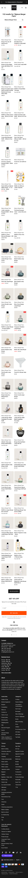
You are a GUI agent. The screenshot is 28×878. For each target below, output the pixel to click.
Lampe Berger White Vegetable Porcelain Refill (6, 419)
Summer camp (4, 754)
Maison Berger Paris (6, 40)
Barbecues (17, 759)
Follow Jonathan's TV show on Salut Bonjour (6, 737)
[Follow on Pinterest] (10, 852)
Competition (4, 707)
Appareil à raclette (19, 754)
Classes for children (6, 831)
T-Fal (16, 787)
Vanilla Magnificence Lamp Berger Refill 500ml (6, 557)
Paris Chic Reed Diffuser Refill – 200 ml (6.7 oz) (20, 139)
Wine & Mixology (19, 714)
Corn (2, 799)
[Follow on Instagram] (6, 852)
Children (17, 726)
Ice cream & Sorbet (6, 784)
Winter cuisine (4, 766)
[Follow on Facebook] (2, 852)
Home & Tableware (19, 716)
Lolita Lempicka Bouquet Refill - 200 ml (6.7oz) (7, 212)
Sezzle (3, 730)
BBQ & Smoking (19, 721)
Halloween (3, 787)
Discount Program (5, 727)
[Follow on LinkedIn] (21, 852)
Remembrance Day (5, 796)
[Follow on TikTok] (17, 852)
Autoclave (17, 756)
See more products (14, 591)
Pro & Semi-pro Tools (20, 729)
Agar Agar (17, 746)
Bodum (17, 761)
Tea (2, 819)
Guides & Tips (4, 699)
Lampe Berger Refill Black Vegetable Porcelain (19, 419)
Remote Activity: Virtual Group (6, 844)
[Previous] (1, 2)
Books (16, 719)
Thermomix (18, 784)
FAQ (2, 725)
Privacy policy (4, 717)
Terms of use (4, 714)
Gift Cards (17, 734)
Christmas (3, 802)
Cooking (17, 699)
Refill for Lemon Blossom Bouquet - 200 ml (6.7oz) (7, 236)
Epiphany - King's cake (6, 777)
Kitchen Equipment (5, 702)
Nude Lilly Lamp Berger (20, 349)
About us (3, 709)
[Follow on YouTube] (13, 852)
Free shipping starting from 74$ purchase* (14, 2)
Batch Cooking (4, 748)
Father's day (4, 782)
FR (22, 7)
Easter (2, 804)
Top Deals (17, 737)
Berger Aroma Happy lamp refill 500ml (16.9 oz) (7, 66)
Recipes (3, 704)
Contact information (13, 873)
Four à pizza (18, 774)
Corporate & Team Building (5, 840)
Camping (3, 756)
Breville (17, 764)
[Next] (26, 2)
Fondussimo (18, 772)
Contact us (4, 712)
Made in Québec (5, 809)
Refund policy (4, 720)
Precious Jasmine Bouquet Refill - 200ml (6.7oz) (7, 163)
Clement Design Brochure (5, 733)
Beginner (3, 772)
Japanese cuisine (5, 769)
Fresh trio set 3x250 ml (20, 161)
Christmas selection (6, 751)
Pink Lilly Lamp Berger (7, 281)
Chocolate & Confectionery (18, 705)
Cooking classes (5, 829)
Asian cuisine (4, 761)
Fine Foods (18, 708)
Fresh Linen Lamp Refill (20, 64)
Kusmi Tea (17, 782)
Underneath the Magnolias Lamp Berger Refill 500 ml (20, 581)
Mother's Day (4, 779)
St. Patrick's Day (5, 814)
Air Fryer (17, 748)
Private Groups (4, 836)
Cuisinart (17, 769)
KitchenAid (17, 779)
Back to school (5, 812)
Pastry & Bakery (19, 702)
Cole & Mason (18, 766)
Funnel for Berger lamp (20, 372)
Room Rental (4, 847)
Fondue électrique (19, 777)
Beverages (17, 711)
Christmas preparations (7, 807)
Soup (2, 817)
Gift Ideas (17, 732)
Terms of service (19, 872)
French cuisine (4, 764)
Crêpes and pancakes (6, 759)
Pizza (16, 724)
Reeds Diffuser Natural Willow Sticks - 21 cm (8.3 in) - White (7, 187)
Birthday (3, 746)
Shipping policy (4, 722)
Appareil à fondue (19, 751)
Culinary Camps (5, 834)
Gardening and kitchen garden (6, 793)
